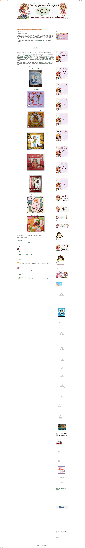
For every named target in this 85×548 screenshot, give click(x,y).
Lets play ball (38, 194)
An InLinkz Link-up (20, 240)
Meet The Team (39, 29)
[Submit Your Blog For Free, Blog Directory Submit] (57, 537)
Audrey (32, 215)
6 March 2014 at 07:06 (28, 254)
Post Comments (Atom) (38, 300)
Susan (32, 89)
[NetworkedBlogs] (62, 506)
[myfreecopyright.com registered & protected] (62, 489)
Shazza (33, 131)
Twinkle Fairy (38, 89)
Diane (30, 110)
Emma (32, 194)
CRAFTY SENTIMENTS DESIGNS (43, 40)
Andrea (20, 277)
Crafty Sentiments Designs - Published (25, 29)
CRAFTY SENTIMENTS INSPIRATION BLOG (26, 57)
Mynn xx (20, 262)
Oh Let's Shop (38, 215)
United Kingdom (23, 243)
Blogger (47, 545)
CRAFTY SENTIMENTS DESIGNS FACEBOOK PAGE (44, 62)
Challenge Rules (34, 29)
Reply (20, 251)
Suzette (57, 44)
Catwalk (37, 68)
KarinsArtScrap (21, 254)
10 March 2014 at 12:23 (25, 277)
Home (19, 29)
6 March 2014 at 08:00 (26, 262)
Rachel (33, 68)
